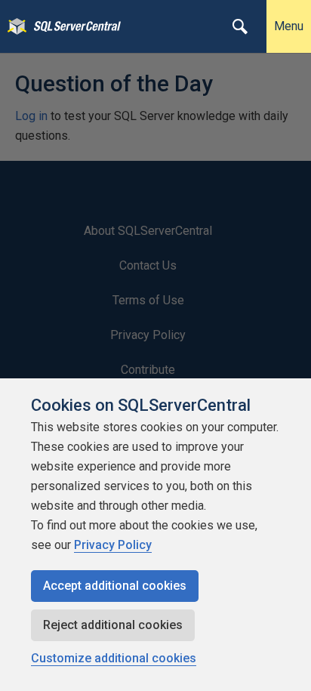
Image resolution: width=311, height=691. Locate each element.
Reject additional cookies (113, 625)
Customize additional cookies (113, 658)
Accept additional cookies (114, 585)
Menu (288, 26)
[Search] (240, 26)
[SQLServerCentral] (13, 26)
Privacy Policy (113, 545)
